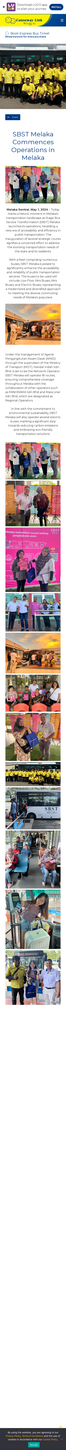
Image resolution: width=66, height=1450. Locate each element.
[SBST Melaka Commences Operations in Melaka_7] (33, 693)
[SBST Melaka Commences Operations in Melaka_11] (33, 503)
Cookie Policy (50, 1439)
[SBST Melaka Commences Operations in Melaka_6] (33, 737)
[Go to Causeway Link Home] (26, 20)
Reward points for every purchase (25, 36)
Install (56, 7)
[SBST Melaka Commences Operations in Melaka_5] (33, 774)
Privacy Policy (13, 1436)
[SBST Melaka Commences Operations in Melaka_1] (33, 977)
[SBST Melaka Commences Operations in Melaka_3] (33, 859)
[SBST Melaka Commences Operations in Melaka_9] (33, 612)
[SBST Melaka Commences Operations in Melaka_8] (33, 653)
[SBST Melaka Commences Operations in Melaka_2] (33, 919)
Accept (34, 1444)
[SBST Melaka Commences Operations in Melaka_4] (33, 808)
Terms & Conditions (32, 1436)
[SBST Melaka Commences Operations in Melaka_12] (33, 461)
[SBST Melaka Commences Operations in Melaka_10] (33, 559)
